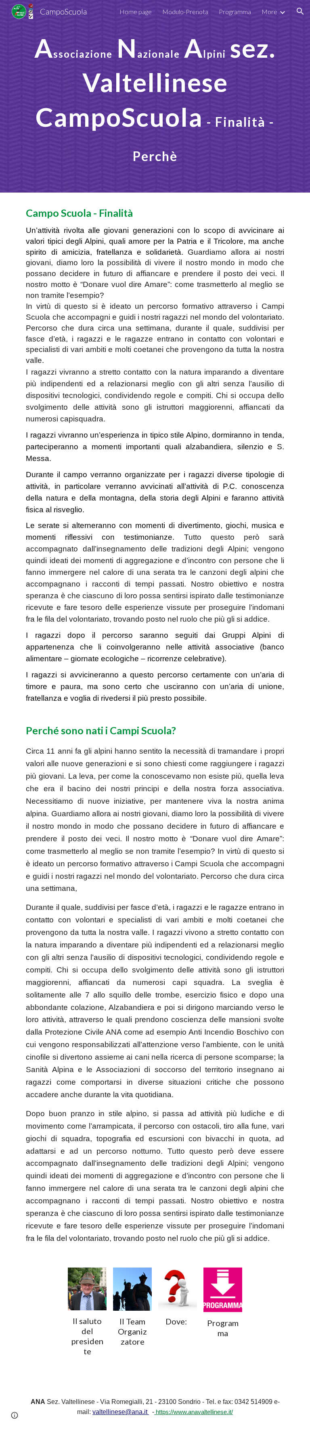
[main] (155, 96)
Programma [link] (235, 11)
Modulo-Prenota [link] (185, 11)
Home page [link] (135, 11)
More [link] (269, 11)
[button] (300, 11)
